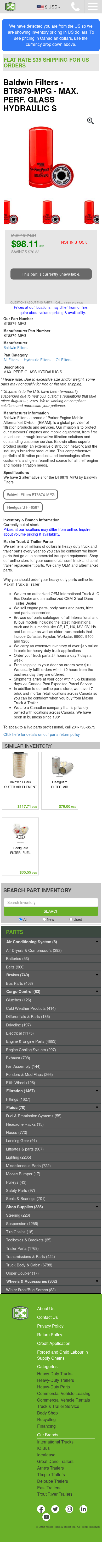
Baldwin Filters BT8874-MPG (31, 494)
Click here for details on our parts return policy (41, 734)
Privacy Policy (50, 1326)
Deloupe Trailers (52, 1481)
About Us (45, 1308)
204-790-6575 (83, 727)
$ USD (51, 7)
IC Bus (43, 1448)
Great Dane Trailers (55, 1461)
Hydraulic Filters (37, 359)
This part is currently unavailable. (51, 274)
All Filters (11, 359)
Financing (46, 1426)
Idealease (46, 1455)
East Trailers (48, 1488)
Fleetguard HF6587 (23, 507)
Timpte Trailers (51, 1474)
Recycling (46, 1419)
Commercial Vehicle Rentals (63, 1400)
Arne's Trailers (50, 1468)
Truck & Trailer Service (58, 1406)
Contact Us (47, 1317)
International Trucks (55, 1442)
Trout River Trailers (54, 1494)
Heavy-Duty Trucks (54, 1373)
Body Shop (47, 1413)
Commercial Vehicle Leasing (63, 1393)
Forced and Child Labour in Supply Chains (62, 1355)
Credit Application (53, 1343)
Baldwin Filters (15, 347)
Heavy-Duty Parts (53, 1387)
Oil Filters (63, 359)
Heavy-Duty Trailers (55, 1380)
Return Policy (49, 1334)
